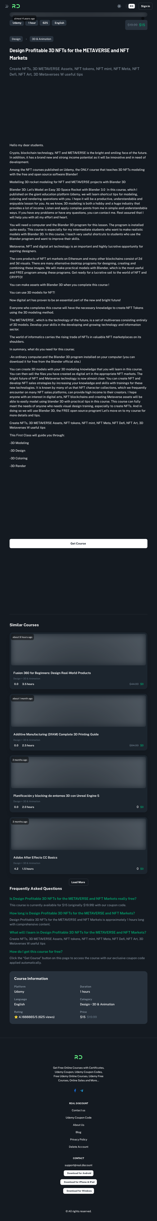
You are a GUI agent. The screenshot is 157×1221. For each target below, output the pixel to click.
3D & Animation (41, 38)
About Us (78, 1124)
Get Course (78, 543)
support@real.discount (78, 1165)
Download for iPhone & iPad (79, 1182)
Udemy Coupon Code (79, 1117)
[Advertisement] (78, 108)
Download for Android (79, 1173)
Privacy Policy (78, 1139)
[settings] (119, 6)
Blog (78, 1132)
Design (16, 38)
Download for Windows (79, 1191)
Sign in (145, 6)
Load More (78, 882)
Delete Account (78, 1146)
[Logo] (16, 6)
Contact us (78, 1110)
